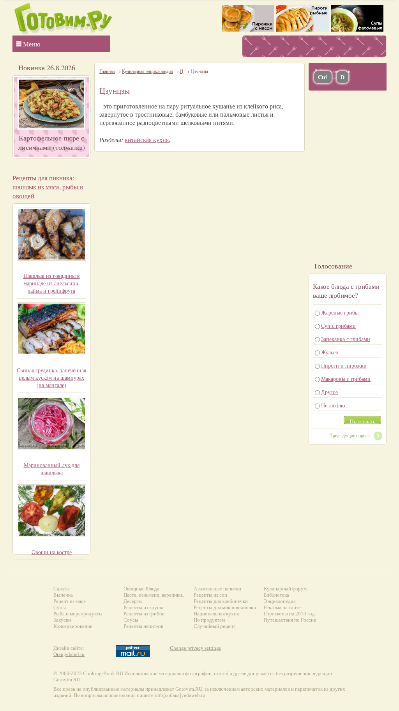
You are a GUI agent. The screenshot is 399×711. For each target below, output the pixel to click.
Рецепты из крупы (143, 607)
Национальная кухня (216, 614)
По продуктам (209, 620)
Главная (107, 71)
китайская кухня (147, 139)
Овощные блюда (141, 589)
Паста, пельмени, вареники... (154, 595)
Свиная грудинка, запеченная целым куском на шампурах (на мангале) (51, 377)
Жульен (330, 352)
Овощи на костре (52, 552)
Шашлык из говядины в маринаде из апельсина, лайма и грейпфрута (51, 283)
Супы (59, 607)
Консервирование (72, 626)
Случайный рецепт (214, 626)
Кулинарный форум (285, 589)
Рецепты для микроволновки (225, 607)
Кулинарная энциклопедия (147, 71)
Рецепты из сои (210, 595)
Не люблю (333, 405)
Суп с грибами (338, 325)
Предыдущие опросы (350, 435)
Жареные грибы (339, 312)
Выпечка (63, 595)
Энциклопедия (280, 601)
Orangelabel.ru (69, 654)
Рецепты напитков (143, 626)
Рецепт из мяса (69, 601)
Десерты (133, 601)
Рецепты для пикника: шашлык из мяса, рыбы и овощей (47, 186)
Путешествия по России (290, 620)
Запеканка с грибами (345, 339)
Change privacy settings (195, 648)
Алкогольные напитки (217, 589)
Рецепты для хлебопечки (221, 601)
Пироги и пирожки (344, 365)
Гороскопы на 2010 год (289, 614)
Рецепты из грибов (144, 614)
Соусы (131, 620)
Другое (329, 392)
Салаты (61, 589)
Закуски (62, 620)
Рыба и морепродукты (77, 614)
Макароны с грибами (346, 378)
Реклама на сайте (282, 607)
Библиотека (276, 595)
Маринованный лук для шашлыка (51, 468)
